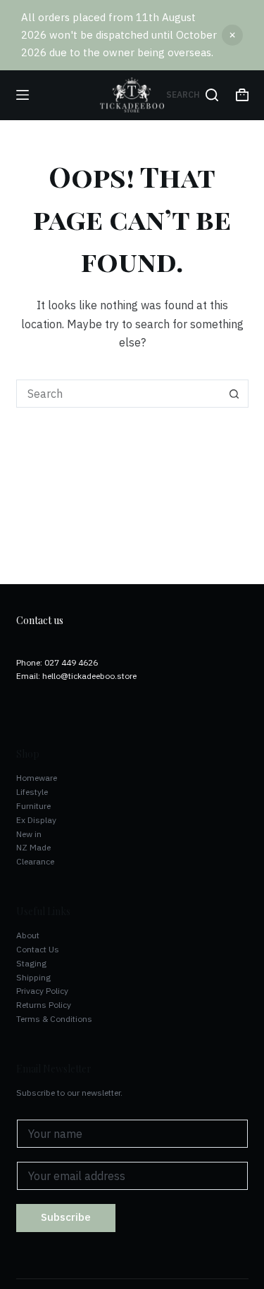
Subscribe (66, 1217)
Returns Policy (43, 1004)
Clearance (35, 861)
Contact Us (37, 949)
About (27, 935)
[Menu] (22, 95)
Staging (31, 963)
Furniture (33, 806)
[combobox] (119, 394)
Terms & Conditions (54, 1018)
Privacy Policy (42, 990)
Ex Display (36, 820)
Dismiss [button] (232, 35)
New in (29, 834)
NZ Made (33, 847)
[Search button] (234, 393)
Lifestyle (32, 791)
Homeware (36, 777)
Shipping (33, 977)
